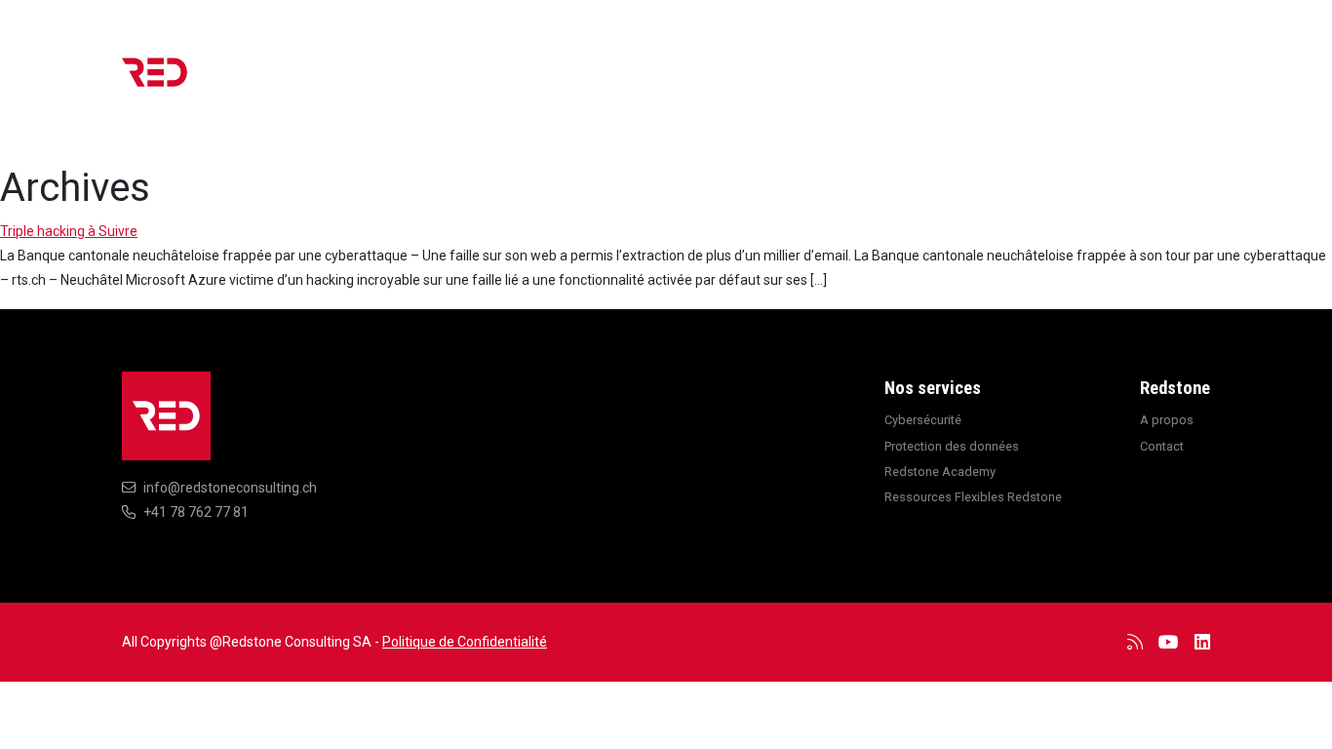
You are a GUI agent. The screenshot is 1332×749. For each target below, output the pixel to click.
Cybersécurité (922, 420)
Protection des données (951, 446)
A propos (1075, 82)
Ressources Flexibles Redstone (973, 497)
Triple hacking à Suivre (68, 231)
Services (767, 82)
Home (613, 82)
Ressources (873, 82)
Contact (1167, 82)
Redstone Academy (940, 471)
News (684, 82)
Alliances (979, 82)
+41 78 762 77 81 (196, 512)
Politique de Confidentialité (464, 642)
